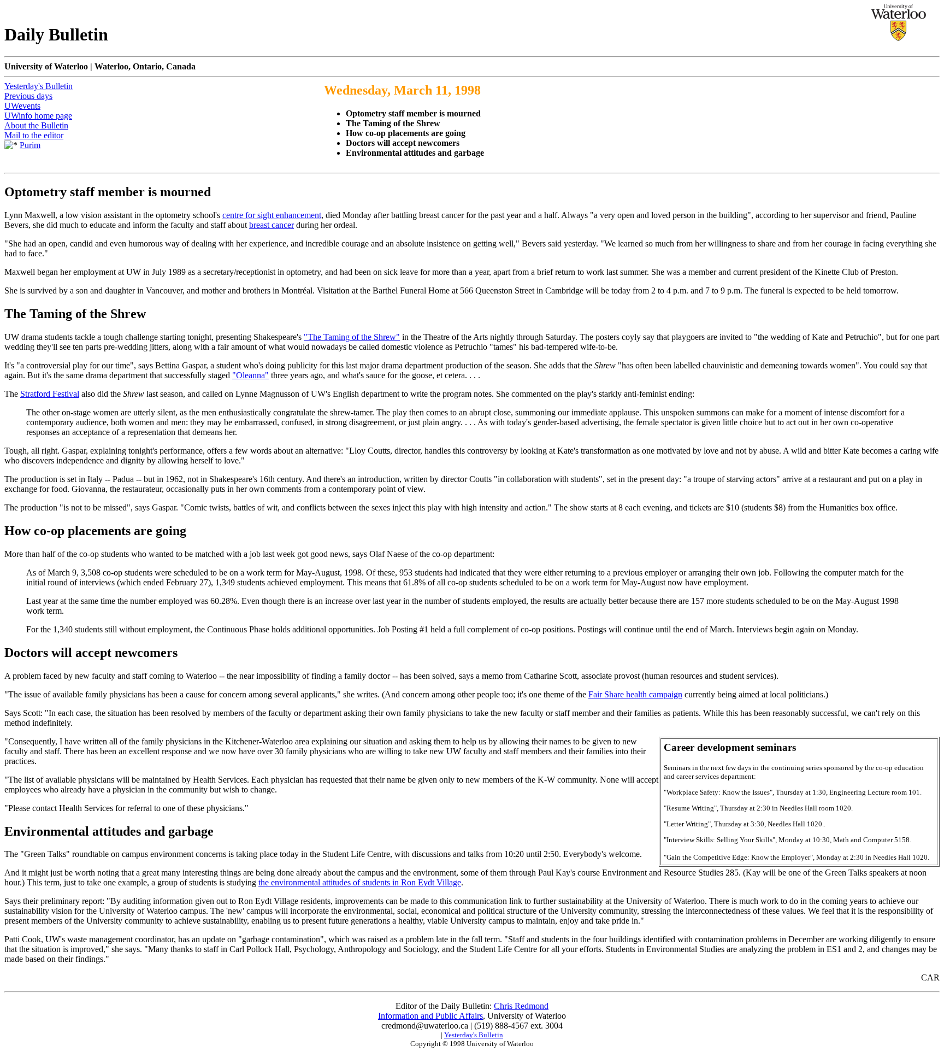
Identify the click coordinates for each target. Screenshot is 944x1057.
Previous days (28, 96)
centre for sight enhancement (271, 215)
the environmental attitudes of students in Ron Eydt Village (359, 882)
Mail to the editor (33, 135)
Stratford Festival (49, 393)
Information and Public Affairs (430, 1015)
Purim (30, 145)
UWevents (22, 105)
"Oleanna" (250, 375)
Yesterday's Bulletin (38, 86)
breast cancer (271, 225)
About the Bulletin (36, 125)
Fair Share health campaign (635, 694)
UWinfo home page (38, 115)
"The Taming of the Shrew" (352, 337)
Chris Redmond (521, 1006)
